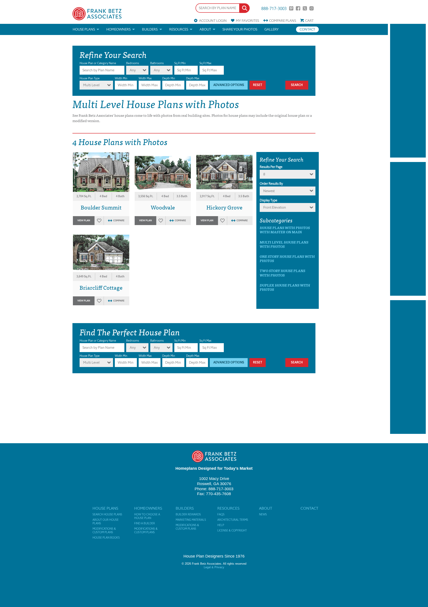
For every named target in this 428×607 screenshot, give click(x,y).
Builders (150, 29)
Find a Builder (144, 523)
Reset (257, 85)
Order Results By (271, 183)
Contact (307, 29)
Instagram (311, 8)
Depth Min (168, 78)
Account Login (212, 20)
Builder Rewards (188, 514)
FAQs (220, 514)
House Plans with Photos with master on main (285, 230)
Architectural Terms (232, 520)
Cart (309, 20)
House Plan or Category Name (98, 63)
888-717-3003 (274, 8)
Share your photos (239, 29)
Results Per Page (271, 167)
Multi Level (91, 85)
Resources (178, 29)
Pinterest (291, 8)
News (263, 514)
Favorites (247, 20)
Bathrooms (157, 63)
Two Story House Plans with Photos (282, 273)
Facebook (298, 8)
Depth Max (192, 78)
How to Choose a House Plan (147, 516)
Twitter (305, 8)
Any (133, 70)
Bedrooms (132, 63)
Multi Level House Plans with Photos (284, 244)
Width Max (145, 78)
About (205, 29)
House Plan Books (106, 537)
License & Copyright (232, 530)
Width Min (121, 78)
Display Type (268, 200)
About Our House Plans (106, 521)
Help (220, 525)
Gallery (271, 29)
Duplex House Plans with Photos (285, 287)
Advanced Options (228, 85)
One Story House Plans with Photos (287, 258)
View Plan (83, 220)
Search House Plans (107, 514)
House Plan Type (90, 78)
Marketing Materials (191, 520)
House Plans (84, 29)
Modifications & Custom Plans (104, 530)
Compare (282, 20)
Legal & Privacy (214, 567)
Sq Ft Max (205, 63)
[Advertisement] (408, 91)
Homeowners (118, 29)
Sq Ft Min (180, 63)
